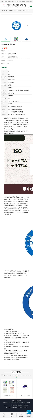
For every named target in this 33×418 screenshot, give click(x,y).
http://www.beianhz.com (6, 365)
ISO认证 (16, 10)
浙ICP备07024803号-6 (16, 402)
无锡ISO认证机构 (24, 395)
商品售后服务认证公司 (8, 395)
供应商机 (11, 10)
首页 (7, 10)
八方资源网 (13, 407)
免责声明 (17, 407)
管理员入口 (21, 407)
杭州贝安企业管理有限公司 (18, 405)
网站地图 (25, 407)
